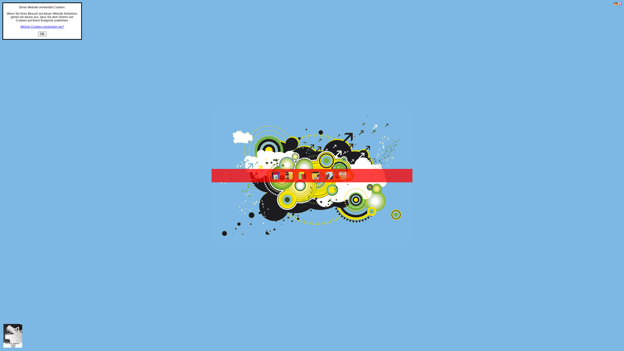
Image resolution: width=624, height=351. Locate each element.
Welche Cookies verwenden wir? (42, 27)
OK (42, 34)
